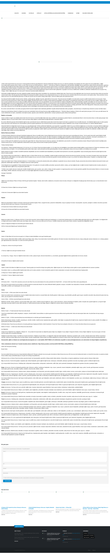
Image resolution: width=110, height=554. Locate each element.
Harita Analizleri (86, 537)
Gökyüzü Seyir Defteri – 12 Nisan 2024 (63, 507)
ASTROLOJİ (39, 13)
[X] (93, 2)
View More (16, 541)
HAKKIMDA (24, 13)
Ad (4, 463)
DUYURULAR (31, 13)
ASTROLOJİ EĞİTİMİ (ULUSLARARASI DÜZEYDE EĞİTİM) (54, 13)
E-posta (4, 468)
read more (3, 514)
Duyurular (85, 533)
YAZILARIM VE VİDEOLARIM (87, 13)
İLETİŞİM (77, 13)
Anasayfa (16, 13)
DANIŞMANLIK (70, 13)
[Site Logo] (21, 8)
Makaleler (92, 537)
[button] (15, 15)
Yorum (4, 451)
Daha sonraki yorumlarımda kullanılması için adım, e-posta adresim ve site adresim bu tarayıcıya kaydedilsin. (24, 477)
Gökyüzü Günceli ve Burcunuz (89, 535)
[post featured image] (44, 535)
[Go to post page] (14, 498)
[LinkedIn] (95, 2)
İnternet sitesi (5, 473)
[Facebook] (91, 2)
